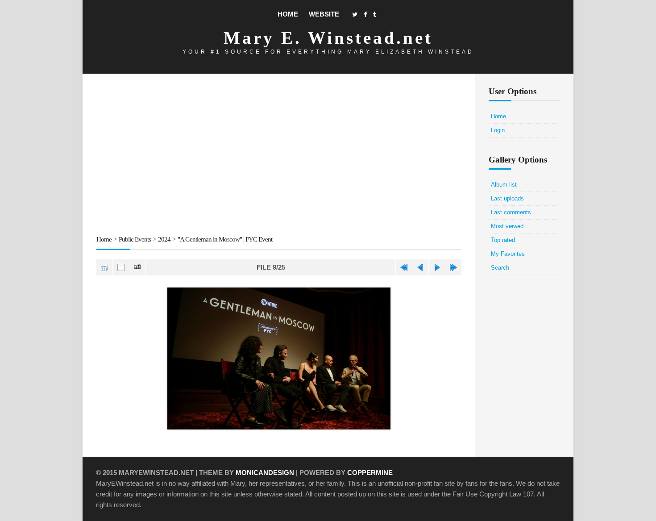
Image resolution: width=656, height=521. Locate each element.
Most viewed (507, 226)
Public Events (135, 239)
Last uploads (507, 198)
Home (288, 14)
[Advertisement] (279, 155)
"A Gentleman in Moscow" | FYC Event (225, 239)
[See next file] (437, 267)
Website (324, 14)
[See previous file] (420, 267)
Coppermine (370, 472)
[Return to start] (404, 267)
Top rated (503, 240)
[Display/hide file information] (121, 267)
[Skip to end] (453, 267)
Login (498, 130)
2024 (164, 239)
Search (500, 267)
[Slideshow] (137, 267)
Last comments (511, 212)
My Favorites (508, 253)
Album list (504, 184)
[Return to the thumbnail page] (104, 267)
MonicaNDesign (265, 472)
